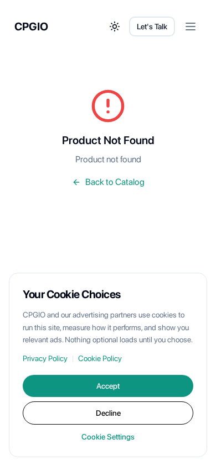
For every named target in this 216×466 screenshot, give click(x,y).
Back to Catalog (115, 182)
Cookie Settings (108, 436)
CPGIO (31, 26)
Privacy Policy (45, 358)
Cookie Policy (100, 358)
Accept (108, 386)
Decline (108, 413)
